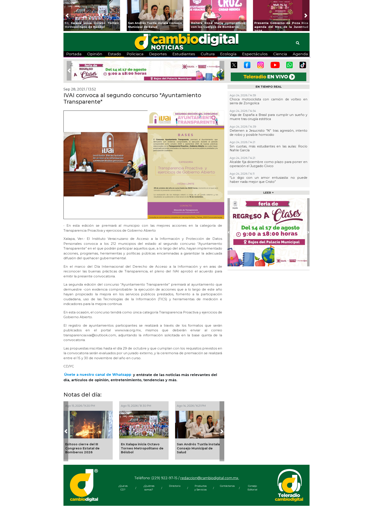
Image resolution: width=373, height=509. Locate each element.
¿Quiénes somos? (148, 491)
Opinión (94, 54)
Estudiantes (183, 54)
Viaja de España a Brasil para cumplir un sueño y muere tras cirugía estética (268, 117)
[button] (67, 15)
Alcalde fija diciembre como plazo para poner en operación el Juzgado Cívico (268, 164)
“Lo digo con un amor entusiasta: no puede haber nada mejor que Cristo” (268, 180)
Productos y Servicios (200, 491)
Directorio (174, 489)
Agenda (300, 54)
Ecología (228, 54)
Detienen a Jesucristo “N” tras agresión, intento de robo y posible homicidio (268, 133)
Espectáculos (255, 54)
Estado (114, 54)
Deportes (158, 54)
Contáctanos (226, 489)
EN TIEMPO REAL (269, 86)
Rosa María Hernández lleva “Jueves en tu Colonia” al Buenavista (140, 448)
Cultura (208, 54)
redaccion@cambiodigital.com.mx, (209, 481)
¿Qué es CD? (123, 491)
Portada (74, 54)
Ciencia (280, 54)
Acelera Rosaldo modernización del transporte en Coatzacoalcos (81, 450)
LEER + (268, 192)
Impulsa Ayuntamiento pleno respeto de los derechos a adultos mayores (196, 450)
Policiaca (135, 54)
